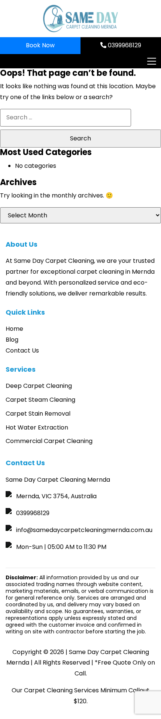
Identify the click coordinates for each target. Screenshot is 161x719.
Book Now (40, 45)
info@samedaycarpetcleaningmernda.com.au (84, 530)
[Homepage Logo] (80, 18)
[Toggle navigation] (151, 61)
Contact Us (22, 350)
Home (14, 328)
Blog (12, 339)
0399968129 (123, 45)
